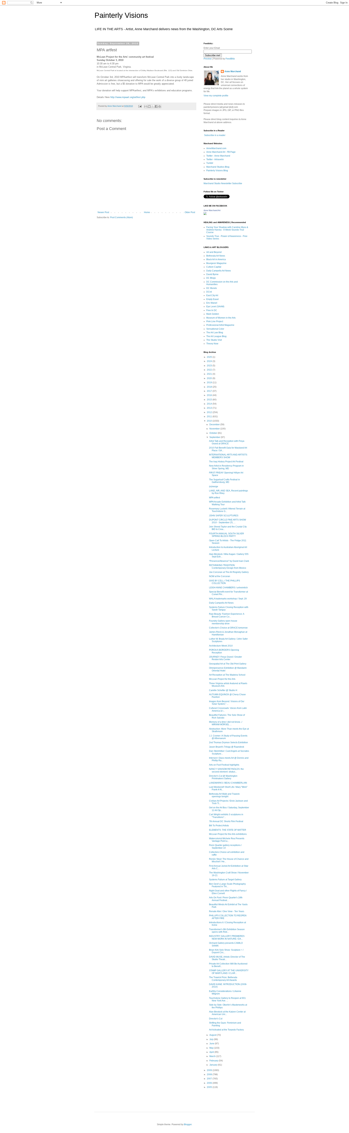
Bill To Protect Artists (219, 825)
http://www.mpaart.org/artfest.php (127, 97)
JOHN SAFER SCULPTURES (223, 515)
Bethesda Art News (215, 256)
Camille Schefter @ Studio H (223, 690)
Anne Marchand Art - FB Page (221, 152)
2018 (209, 387)
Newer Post (103, 212)
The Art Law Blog (214, 332)
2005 (209, 1087)
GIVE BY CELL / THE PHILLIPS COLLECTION (224, 581)
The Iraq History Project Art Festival (226, 461)
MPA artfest (214, 497)
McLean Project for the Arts (222, 679)
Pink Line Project (214, 321)
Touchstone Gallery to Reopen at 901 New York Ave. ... (227, 999)
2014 (209, 404)
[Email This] (146, 106)
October (213, 433)
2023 (209, 365)
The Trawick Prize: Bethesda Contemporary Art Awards (223, 978)
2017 (209, 391)
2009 (209, 1070)
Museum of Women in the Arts (221, 318)
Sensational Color (215, 329)
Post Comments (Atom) (121, 217)
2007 (209, 1078)
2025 (209, 357)
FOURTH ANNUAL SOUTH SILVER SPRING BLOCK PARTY (226, 534)
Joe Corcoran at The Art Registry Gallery (229, 572)
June (212, 1043)
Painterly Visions (121, 15)
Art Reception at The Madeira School (227, 675)
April (211, 1052)
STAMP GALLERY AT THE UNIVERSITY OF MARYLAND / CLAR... (228, 971)
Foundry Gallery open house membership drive (223, 622)
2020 (209, 378)
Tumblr (209, 163)
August (213, 1035)
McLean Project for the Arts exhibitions (228, 834)
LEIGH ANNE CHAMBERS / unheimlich (228, 587)
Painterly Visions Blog (217, 170)
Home (147, 212)
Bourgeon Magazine (216, 263)
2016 (209, 395)
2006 (209, 1083)
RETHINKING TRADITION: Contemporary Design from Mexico (227, 566)
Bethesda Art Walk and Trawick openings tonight (224, 795)
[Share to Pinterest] (159, 106)
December (214, 424)
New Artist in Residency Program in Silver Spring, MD (226, 467)
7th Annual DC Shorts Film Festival (226, 821)
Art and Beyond (214, 252)
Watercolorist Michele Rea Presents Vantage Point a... (226, 839)
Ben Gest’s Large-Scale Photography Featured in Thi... (227, 885)
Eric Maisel (211, 303)
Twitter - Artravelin (215, 159)
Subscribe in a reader (214, 135)
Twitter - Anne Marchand (218, 156)
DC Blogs (211, 278)
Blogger (188, 1124)
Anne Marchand (232, 71)
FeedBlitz (230, 58)
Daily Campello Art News (218, 270)
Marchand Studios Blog (217, 167)
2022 (209, 370)
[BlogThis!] (149, 106)
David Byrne (212, 274)
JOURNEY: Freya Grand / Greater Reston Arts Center (225, 658)
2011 (209, 416)
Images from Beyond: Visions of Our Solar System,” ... (226, 702)
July (211, 1039)
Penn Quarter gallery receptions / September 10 (225, 846)
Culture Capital (213, 267)
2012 (209, 412)
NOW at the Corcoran (219, 576)
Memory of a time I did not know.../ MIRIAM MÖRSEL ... (225, 723)
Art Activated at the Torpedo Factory (226, 1029)
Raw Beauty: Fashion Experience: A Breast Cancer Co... (226, 615)
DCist (209, 292)
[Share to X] (153, 106)
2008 (209, 1074)
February (214, 1060)
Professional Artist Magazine (220, 325)
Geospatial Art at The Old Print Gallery (227, 663)
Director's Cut (215, 1018)
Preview (208, 58)
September (215, 437)
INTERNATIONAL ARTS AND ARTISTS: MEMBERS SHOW (228, 456)
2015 (209, 399)
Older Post (190, 212)
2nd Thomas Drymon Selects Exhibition (228, 742)
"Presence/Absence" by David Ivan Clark (229, 561)
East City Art (212, 295)
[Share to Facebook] (156, 106)
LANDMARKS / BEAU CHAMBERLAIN (228, 783)
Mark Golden (212, 314)
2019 (209, 382)
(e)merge (213, 486)
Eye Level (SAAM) (215, 306)
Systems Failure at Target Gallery (225, 879)
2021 (209, 374)
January (213, 1065)
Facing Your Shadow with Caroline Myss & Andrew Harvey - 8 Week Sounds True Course (227, 230)
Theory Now (212, 343)
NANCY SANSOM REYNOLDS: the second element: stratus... (226, 770)
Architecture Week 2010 (221, 645)
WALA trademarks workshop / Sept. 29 (228, 598)
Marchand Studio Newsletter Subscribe (223, 183)
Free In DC (211, 310)
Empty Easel (212, 299)
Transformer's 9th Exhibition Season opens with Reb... (227, 930)
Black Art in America (216, 259)
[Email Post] (139, 106)
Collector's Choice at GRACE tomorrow (228, 627)
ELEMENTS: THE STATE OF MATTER (227, 830)
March (212, 1056)
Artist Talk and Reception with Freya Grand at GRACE (226, 442)
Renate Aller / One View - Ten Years (226, 911)
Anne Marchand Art (212, 210)
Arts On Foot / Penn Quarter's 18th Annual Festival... (225, 898)
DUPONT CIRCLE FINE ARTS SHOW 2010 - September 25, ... (227, 521)
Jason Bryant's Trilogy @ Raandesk (226, 747)
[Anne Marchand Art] (205, 214)
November (214, 428)
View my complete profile (216, 95)
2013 (209, 408)
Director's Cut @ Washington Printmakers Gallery (223, 777)
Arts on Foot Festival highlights (224, 765)
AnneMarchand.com (216, 148)
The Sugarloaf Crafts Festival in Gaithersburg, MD (224, 480)
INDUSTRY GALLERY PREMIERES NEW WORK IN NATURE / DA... (226, 937)
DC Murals (211, 288)
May (211, 1048)
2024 (209, 361)
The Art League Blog (216, 336)
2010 (209, 421)
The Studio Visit (214, 340)
